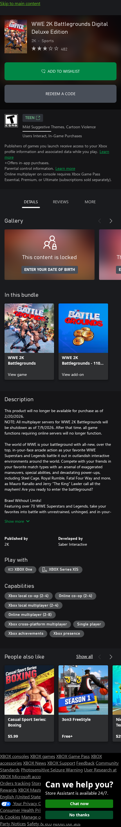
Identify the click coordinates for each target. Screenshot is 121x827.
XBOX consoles (14, 756)
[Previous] (99, 221)
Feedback (85, 763)
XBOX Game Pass (73, 756)
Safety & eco (39, 823)
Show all (84, 656)
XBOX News (34, 763)
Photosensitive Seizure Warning (52, 770)
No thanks (79, 814)
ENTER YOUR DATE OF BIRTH (49, 270)
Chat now (79, 803)
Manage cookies (37, 817)
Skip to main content (20, 3)
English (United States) (22, 796)
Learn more (65, 168)
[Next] (110, 221)
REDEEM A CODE (60, 93)
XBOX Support (61, 763)
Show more (14, 521)
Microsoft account (29, 776)
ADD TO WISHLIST (64, 71)
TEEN (30, 118)
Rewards (8, 790)
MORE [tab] (90, 201)
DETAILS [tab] (31, 201)
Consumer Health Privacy (24, 810)
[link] (29, 341)
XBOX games (42, 756)
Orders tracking (15, 783)
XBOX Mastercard (35, 790)
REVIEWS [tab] (60, 201)
